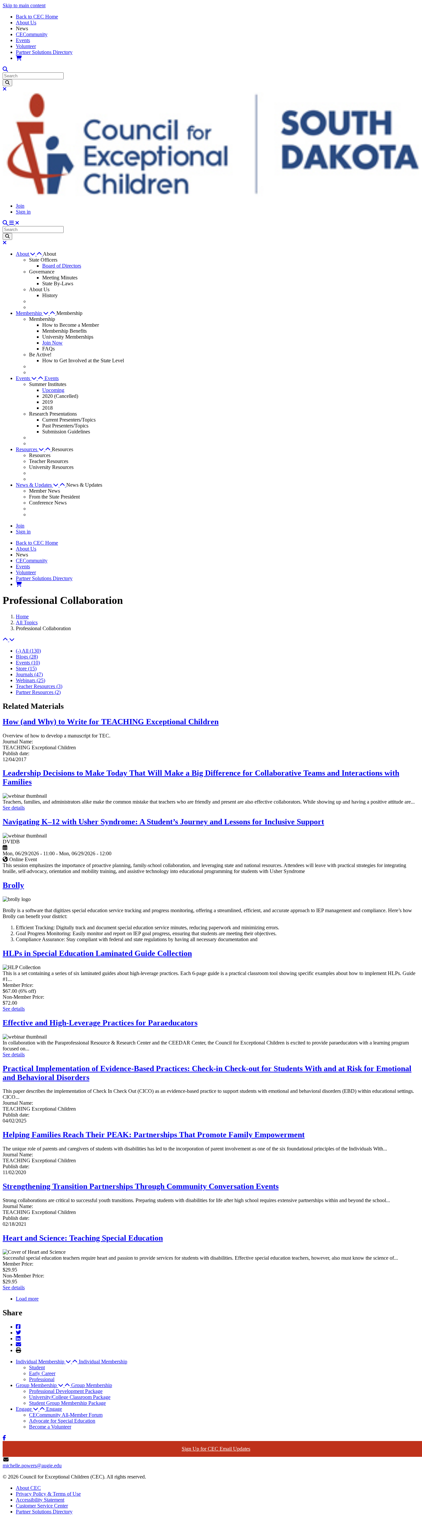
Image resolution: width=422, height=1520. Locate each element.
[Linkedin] (18, 1338)
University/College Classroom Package (69, 1397)
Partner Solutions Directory (44, 52)
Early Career (42, 1373)
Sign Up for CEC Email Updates (216, 1449)
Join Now (52, 343)
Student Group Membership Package (67, 1403)
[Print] (18, 1350)
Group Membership (91, 1385)
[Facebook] (18, 1326)
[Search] (7, 82)
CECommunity (31, 34)
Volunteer (26, 46)
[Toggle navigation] (14, 223)
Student (37, 1367)
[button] (29, 254)
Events (23, 40)
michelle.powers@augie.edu (32, 1465)
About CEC (28, 1488)
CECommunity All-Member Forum (66, 1415)
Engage (54, 1409)
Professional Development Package (66, 1391)
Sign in (23, 212)
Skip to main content (24, 5)
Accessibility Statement (40, 1500)
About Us (26, 22)
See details (14, 808)
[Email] (18, 1344)
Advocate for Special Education (62, 1421)
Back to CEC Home (37, 16)
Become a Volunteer (50, 1427)
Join (20, 206)
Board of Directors (61, 266)
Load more (27, 1298)
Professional (41, 1379)
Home (22, 616)
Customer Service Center (42, 1505)
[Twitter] (18, 1332)
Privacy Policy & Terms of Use (48, 1494)
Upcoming (53, 390)
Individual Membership (103, 1361)
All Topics (27, 622)
